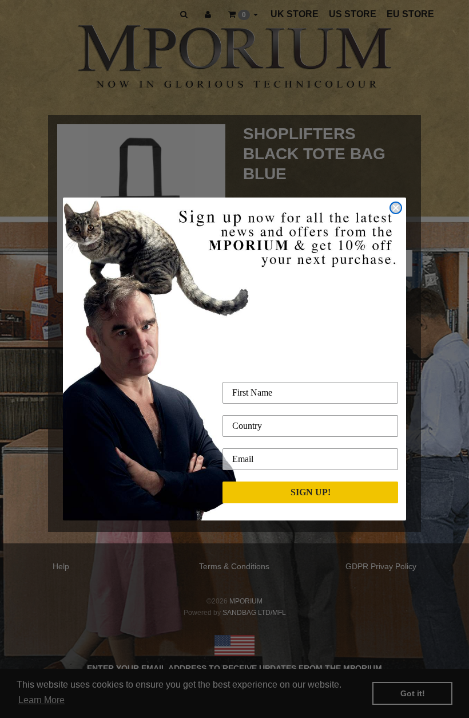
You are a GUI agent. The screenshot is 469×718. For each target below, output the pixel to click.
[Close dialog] (396, 208)
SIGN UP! (311, 492)
